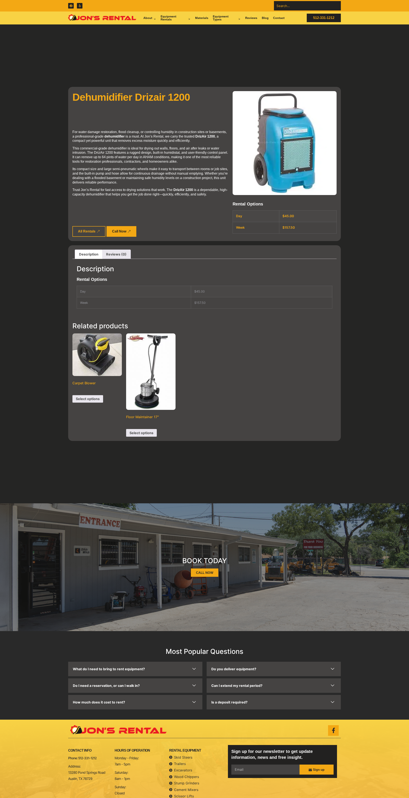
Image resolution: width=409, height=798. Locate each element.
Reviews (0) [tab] (116, 254)
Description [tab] (88, 254)
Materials (201, 18)
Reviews (251, 18)
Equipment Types (221, 18)
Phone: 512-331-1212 (82, 758)
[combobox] (307, 5)
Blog (265, 18)
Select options (88, 399)
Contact (279, 18)
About (147, 18)
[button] (135, 669)
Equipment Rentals (168, 18)
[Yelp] (79, 6)
